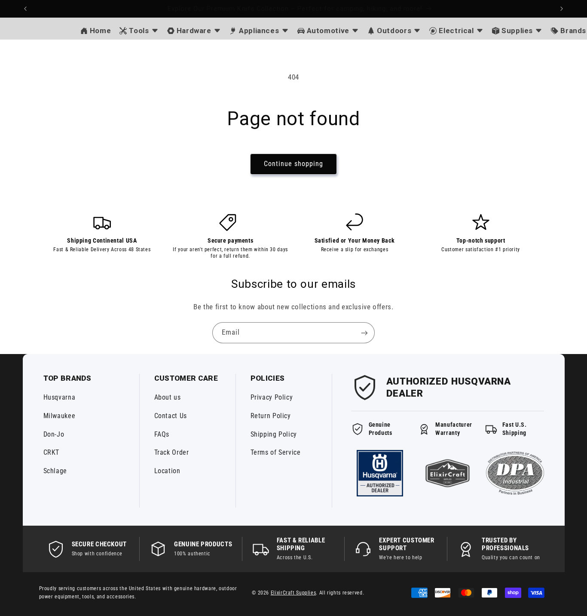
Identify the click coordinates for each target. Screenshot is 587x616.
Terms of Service (276, 452)
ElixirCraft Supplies (293, 593)
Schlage (55, 471)
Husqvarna (59, 397)
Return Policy (271, 416)
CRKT (51, 452)
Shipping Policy (274, 434)
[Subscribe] (364, 332)
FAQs (162, 434)
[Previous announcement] (25, 8)
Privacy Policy (272, 397)
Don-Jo (53, 434)
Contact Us (170, 416)
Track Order (171, 452)
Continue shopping (294, 164)
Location (167, 471)
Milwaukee (59, 416)
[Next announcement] (561, 8)
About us (167, 397)
